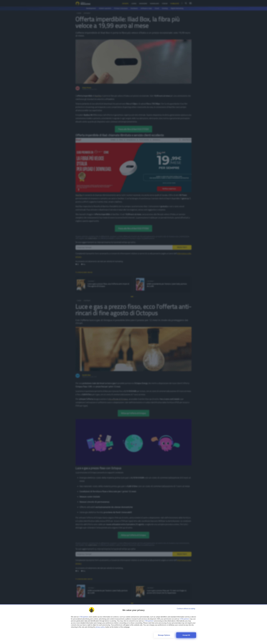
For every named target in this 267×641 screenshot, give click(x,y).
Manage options (164, 635)
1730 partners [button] (84, 617)
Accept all (186, 635)
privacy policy (100, 627)
